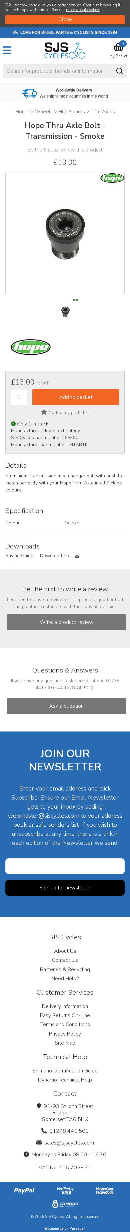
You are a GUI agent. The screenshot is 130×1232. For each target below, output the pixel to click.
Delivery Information (65, 1006)
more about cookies (83, 9)
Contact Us (65, 960)
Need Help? (65, 978)
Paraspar (77, 1228)
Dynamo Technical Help (65, 1079)
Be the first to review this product (65, 150)
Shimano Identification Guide (65, 1070)
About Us (65, 951)
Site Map (65, 1043)
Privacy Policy (65, 1034)
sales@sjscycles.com (69, 1143)
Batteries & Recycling (65, 969)
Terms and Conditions (65, 1024)
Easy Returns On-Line (65, 1015)
